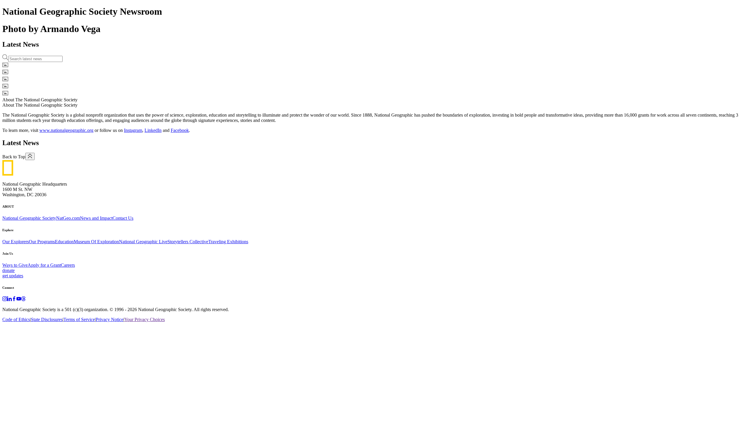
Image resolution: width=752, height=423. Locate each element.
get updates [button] (12, 275)
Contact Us (123, 218)
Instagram (133, 130)
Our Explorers (15, 241)
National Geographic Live (143, 241)
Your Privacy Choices (144, 319)
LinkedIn (153, 130)
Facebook (180, 130)
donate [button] (8, 270)
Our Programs (42, 241)
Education (64, 241)
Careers (68, 265)
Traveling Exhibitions (228, 241)
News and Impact (96, 218)
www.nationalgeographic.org (66, 130)
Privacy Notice (109, 319)
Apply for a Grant (44, 265)
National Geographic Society (29, 218)
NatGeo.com (68, 218)
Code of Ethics (16, 319)
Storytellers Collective (187, 241)
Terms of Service (79, 319)
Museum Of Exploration (96, 241)
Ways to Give (15, 265)
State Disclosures (47, 319)
